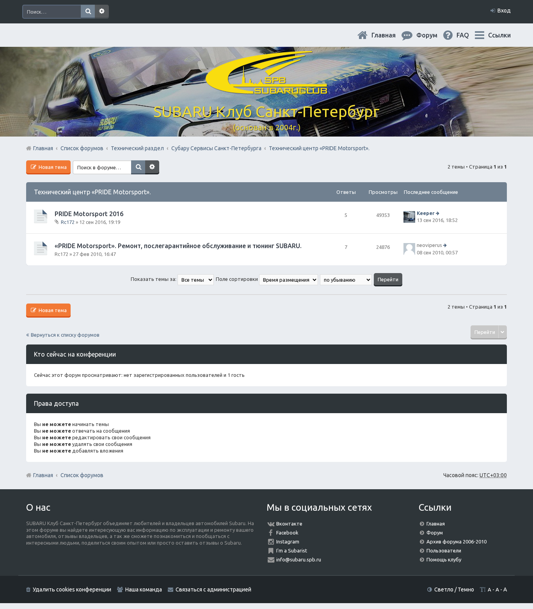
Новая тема (52, 167)
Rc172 (68, 222)
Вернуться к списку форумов (65, 334)
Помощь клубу (443, 559)
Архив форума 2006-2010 (456, 541)
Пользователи (443, 550)
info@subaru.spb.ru (298, 559)
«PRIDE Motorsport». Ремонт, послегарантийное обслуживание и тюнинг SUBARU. (178, 245)
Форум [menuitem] (433, 35)
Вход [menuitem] (504, 10)
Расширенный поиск (102, 12)
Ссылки (499, 35)
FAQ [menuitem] (469, 35)
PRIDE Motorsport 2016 (89, 213)
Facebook (287, 532)
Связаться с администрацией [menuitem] (213, 589)
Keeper (426, 213)
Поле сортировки (237, 279)
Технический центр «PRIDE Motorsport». (92, 191)
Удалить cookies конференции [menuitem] (72, 589)
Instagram (287, 541)
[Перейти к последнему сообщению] (438, 213)
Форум (434, 532)
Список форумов (81, 475)
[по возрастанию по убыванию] (346, 279)
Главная (390, 35)
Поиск (88, 12)
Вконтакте (289, 523)
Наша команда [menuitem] (143, 589)
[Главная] (266, 89)
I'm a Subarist (291, 550)
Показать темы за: (154, 279)
